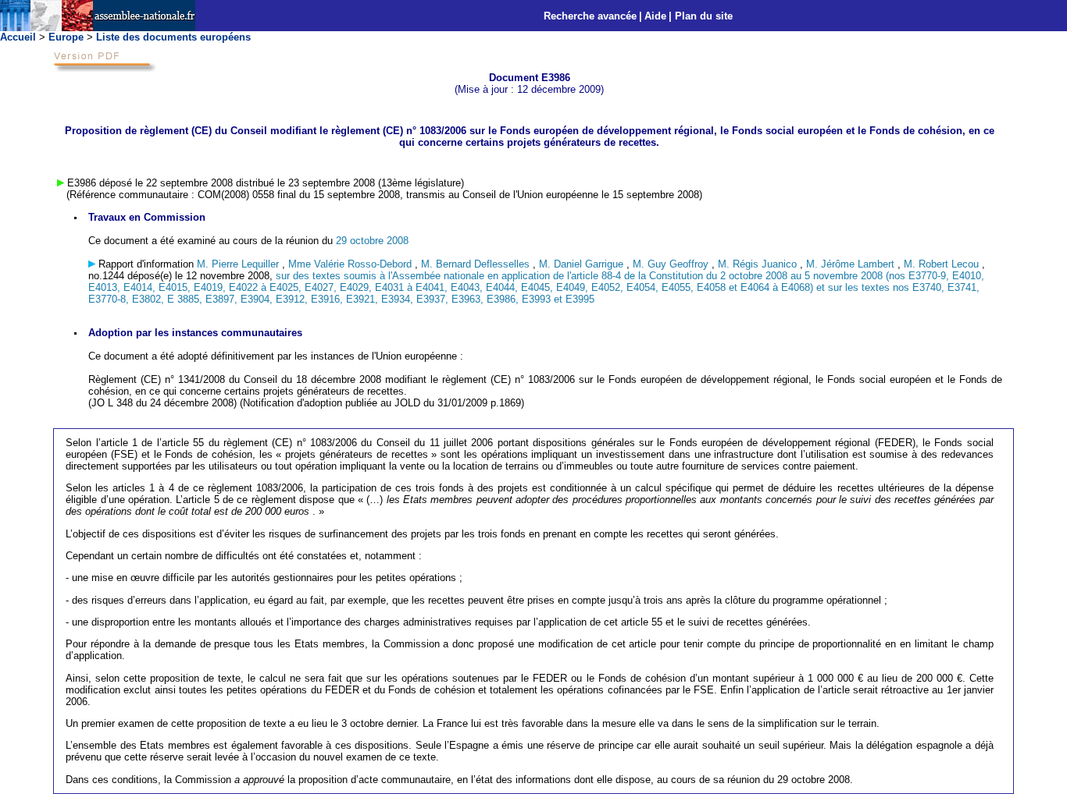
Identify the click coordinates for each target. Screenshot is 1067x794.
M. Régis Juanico (759, 264)
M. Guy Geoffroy (672, 264)
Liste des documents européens (173, 37)
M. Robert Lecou (943, 264)
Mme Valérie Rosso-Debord (351, 264)
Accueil (18, 37)
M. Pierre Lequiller (239, 264)
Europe (66, 37)
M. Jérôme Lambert (851, 264)
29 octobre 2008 (372, 240)
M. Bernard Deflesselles (477, 264)
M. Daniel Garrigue (582, 264)
